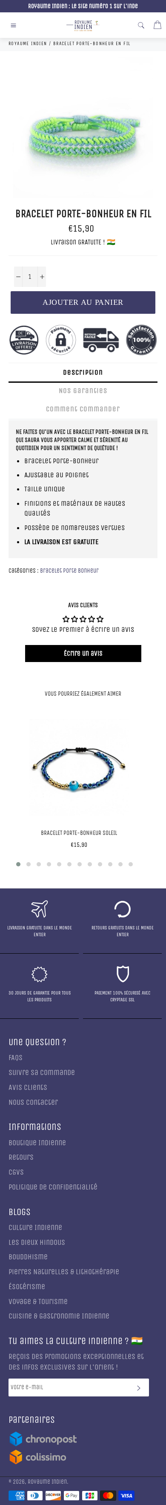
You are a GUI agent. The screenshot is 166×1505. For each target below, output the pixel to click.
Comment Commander (83, 408)
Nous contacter (33, 1102)
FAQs (16, 1057)
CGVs (16, 1172)
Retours (21, 1157)
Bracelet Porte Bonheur (69, 570)
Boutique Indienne (37, 1142)
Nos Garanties (83, 390)
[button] (18, 864)
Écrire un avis (83, 653)
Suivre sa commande (42, 1072)
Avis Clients (28, 1087)
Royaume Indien (47, 1482)
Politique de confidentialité (53, 1187)
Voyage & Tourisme (38, 1301)
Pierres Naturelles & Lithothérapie (64, 1271)
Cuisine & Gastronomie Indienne (59, 1316)
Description (83, 372)
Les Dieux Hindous (37, 1242)
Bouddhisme (28, 1257)
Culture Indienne (35, 1227)
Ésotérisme (27, 1286)
